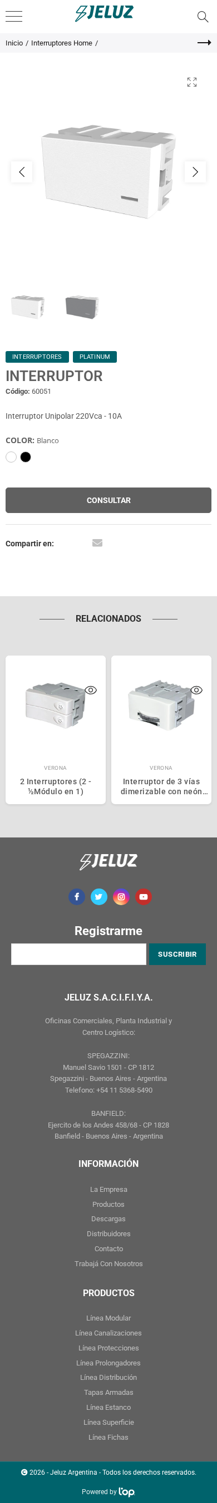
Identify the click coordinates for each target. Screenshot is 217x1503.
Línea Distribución (108, 1377)
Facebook (76, 896)
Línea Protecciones (108, 1348)
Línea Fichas (108, 1437)
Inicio (14, 43)
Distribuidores (109, 1234)
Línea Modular (108, 1318)
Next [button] (195, 171)
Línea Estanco (108, 1407)
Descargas (108, 1219)
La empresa (108, 1189)
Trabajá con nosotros (109, 1264)
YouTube (143, 896)
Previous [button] (21, 171)
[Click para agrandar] (192, 81)
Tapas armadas (109, 1392)
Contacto (109, 1249)
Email (97, 542)
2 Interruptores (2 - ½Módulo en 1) (56, 786)
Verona (55, 768)
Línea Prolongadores (108, 1363)
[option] (108, 172)
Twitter (99, 896)
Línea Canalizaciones (108, 1333)
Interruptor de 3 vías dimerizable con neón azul (162, 786)
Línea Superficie (108, 1422)
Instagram (121, 896)
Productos (108, 1204)
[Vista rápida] (91, 692)
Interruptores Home (61, 43)
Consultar (109, 500)
